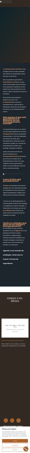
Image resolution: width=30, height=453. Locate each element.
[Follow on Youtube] (18, 420)
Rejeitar (15, 450)
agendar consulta (12, 270)
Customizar (15, 445)
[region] (15, 439)
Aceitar (15, 441)
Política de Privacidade (9, 426)
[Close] (28, 428)
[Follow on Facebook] (6, 420)
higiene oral (19, 230)
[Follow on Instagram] (12, 420)
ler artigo (9, 47)
